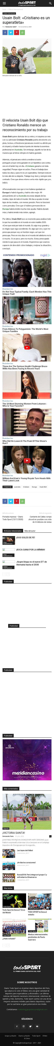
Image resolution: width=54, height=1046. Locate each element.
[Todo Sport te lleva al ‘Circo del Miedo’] (14, 900)
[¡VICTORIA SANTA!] (27, 812)
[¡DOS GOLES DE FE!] (9, 540)
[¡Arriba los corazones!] (9, 865)
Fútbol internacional (16, 9)
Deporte (6, 828)
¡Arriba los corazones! (26, 863)
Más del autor (30, 531)
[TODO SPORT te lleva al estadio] (40, 901)
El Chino (27, 1038)
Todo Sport (7, 907)
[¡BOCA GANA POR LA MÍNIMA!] (9, 552)
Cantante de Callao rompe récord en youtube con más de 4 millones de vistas (40, 519)
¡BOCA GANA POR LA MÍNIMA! (30, 549)
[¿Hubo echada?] (14, 928)
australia (17, 487)
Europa (34, 487)
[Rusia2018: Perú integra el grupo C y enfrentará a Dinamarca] (9, 877)
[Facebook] (16, 1026)
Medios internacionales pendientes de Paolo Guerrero (38, 937)
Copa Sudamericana (7, 543)
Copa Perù (6, 935)
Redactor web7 (11, 27)
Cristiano (26, 487)
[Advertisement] (27, 96)
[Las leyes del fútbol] (9, 853)
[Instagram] (23, 1026)
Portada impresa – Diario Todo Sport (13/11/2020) (13, 518)
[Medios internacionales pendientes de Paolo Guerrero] (40, 925)
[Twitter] (30, 1026)
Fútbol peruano (34, 909)
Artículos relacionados (13, 531)
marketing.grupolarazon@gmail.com (32, 1009)
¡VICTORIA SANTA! (14, 832)
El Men (45, 1036)
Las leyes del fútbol (25, 850)
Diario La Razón (24, 1036)
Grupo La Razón (10, 1036)
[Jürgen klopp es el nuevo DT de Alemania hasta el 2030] (9, 564)
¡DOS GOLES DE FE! (25, 537)
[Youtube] (37, 1026)
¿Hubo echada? (9, 939)
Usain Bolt (43, 487)
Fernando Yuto (8, 836)
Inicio (4, 9)
